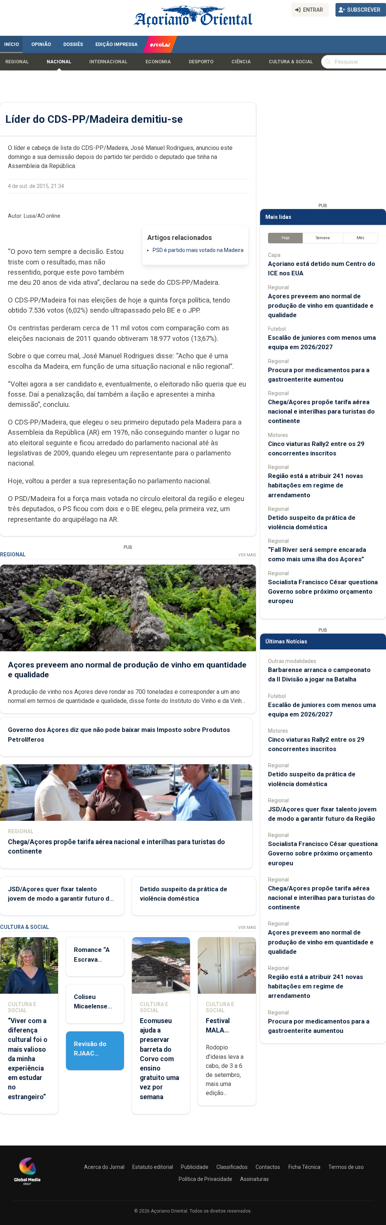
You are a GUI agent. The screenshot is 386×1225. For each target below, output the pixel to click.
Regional (17, 61)
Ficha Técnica (304, 1167)
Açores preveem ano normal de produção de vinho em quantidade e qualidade (321, 305)
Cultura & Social (291, 61)
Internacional (108, 61)
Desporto (201, 61)
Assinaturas (254, 1179)
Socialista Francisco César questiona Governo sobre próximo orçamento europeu (323, 591)
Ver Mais (247, 555)
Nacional (59, 61)
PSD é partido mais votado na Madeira (198, 250)
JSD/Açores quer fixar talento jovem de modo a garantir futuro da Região (60, 898)
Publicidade (194, 1167)
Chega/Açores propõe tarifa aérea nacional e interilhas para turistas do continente (321, 411)
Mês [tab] (361, 237)
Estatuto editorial (152, 1167)
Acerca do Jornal (104, 1167)
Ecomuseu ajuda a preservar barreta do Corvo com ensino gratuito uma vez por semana (159, 1059)
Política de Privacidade (205, 1179)
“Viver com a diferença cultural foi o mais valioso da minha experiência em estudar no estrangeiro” (27, 1059)
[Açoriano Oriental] (27, 1186)
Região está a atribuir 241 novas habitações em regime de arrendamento (315, 485)
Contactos (268, 1167)
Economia (158, 61)
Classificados (232, 1167)
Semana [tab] (323, 237)
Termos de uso (346, 1167)
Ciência (241, 61)
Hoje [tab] (286, 237)
